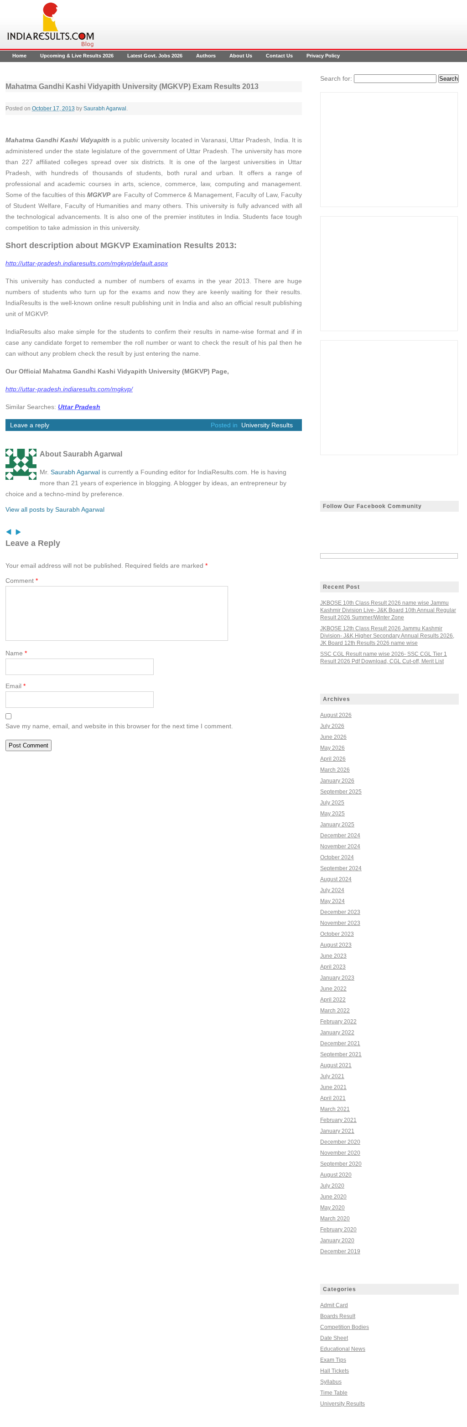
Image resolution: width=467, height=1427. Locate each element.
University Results (267, 425)
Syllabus (331, 1382)
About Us (240, 55)
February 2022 (338, 1021)
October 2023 (337, 934)
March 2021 (335, 1109)
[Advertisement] (389, 150)
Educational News (342, 1349)
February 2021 (338, 1120)
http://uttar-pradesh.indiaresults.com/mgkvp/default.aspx (86, 263)
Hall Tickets (334, 1371)
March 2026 (335, 770)
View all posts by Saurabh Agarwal (54, 509)
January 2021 (337, 1131)
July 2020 (332, 1186)
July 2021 (332, 1076)
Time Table (334, 1393)
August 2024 (336, 879)
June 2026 (333, 737)
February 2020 (338, 1229)
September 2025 (341, 792)
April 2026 (333, 759)
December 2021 (340, 1043)
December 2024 (340, 835)
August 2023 (336, 945)
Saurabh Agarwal (104, 108)
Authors (206, 55)
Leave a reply (29, 425)
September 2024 (341, 868)
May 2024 (332, 901)
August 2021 (336, 1065)
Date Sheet (334, 1338)
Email (15, 686)
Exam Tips (333, 1360)
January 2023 (337, 978)
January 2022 (337, 1032)
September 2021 (341, 1054)
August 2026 (336, 715)
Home (19, 55)
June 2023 (333, 956)
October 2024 (337, 857)
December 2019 (340, 1251)
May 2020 (332, 1207)
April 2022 (333, 999)
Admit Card (334, 1305)
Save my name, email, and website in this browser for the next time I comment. (119, 726)
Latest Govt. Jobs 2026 (154, 55)
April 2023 (333, 967)
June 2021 (333, 1087)
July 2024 (332, 890)
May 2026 (332, 748)
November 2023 (340, 923)
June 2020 (333, 1196)
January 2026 (337, 781)
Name (16, 653)
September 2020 (341, 1164)
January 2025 (337, 824)
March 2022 (335, 1010)
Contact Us (279, 55)
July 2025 (332, 802)
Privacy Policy (323, 55)
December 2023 (340, 912)
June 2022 (333, 989)
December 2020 (340, 1142)
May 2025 (332, 813)
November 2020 (340, 1153)
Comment (21, 580)
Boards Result (337, 1316)
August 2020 (336, 1175)
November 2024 (340, 846)
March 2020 (335, 1218)
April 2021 (333, 1098)
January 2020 (337, 1240)
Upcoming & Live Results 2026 (77, 55)
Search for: (336, 78)
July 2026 (332, 726)
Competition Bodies (344, 1327)
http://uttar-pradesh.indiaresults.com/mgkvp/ (69, 389)
